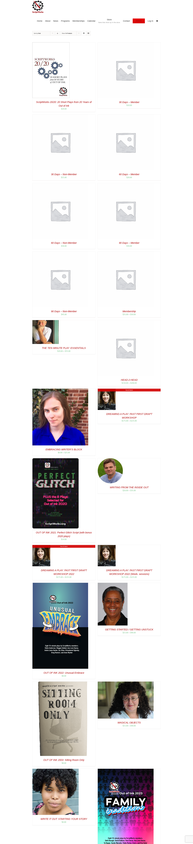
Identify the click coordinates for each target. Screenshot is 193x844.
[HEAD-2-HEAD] (126, 321)
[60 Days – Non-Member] (60, 184)
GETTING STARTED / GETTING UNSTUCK (129, 629)
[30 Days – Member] (126, 43)
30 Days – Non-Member (64, 174)
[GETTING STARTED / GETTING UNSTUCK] (113, 584)
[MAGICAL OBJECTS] (126, 683)
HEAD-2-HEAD (129, 380)
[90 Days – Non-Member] (60, 253)
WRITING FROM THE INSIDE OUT (129, 487)
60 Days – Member (129, 174)
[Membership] (126, 253)
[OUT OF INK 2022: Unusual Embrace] (60, 584)
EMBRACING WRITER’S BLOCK (64, 449)
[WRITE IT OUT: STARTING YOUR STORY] (55, 770)
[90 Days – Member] (126, 184)
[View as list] (88, 33)
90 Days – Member (129, 242)
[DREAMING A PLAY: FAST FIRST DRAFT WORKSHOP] (107, 390)
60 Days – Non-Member (64, 242)
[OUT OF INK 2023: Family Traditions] (126, 770)
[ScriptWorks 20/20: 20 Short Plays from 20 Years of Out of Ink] (51, 43)
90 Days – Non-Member (64, 311)
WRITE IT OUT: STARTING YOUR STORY (64, 819)
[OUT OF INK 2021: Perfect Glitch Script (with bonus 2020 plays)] (55, 459)
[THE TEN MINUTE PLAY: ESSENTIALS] (45, 321)
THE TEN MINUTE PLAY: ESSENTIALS (64, 348)
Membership (129, 311)
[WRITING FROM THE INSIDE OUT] (110, 459)
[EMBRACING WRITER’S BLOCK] (60, 390)
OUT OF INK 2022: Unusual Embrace (64, 672)
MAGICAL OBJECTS (129, 722)
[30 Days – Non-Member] (60, 116)
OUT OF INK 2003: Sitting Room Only (63, 760)
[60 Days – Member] (126, 116)
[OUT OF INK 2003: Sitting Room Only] (60, 683)
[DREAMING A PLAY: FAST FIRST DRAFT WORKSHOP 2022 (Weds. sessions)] (107, 546)
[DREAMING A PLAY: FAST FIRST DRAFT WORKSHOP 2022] (41, 546)
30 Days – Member (129, 102)
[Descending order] (57, 33)
